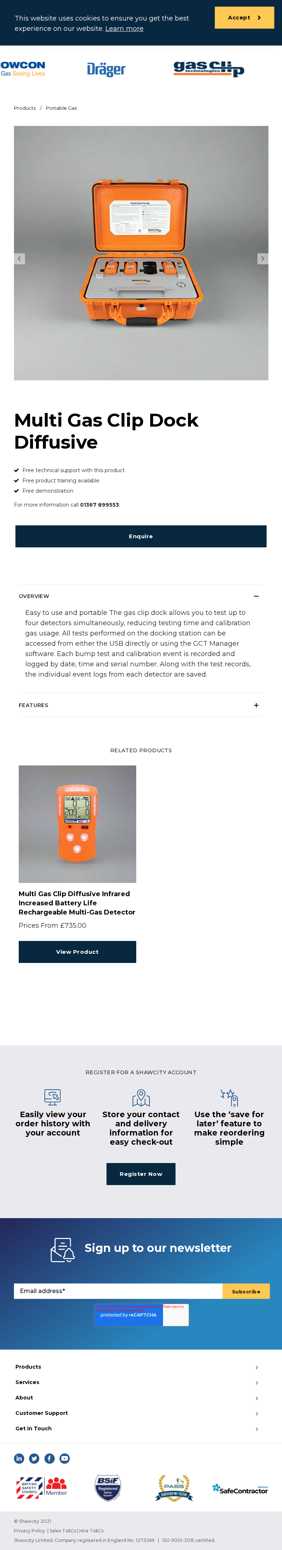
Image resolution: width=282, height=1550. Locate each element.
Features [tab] (33, 705)
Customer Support (41, 1413)
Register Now (141, 1173)
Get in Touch (33, 1428)
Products (25, 108)
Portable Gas (61, 108)
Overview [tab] (34, 596)
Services (27, 1382)
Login (202, 553)
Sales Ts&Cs (63, 1530)
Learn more (124, 29)
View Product (77, 951)
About (24, 1397)
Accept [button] (239, 17)
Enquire (141, 536)
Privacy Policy (29, 1530)
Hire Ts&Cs (91, 1530)
